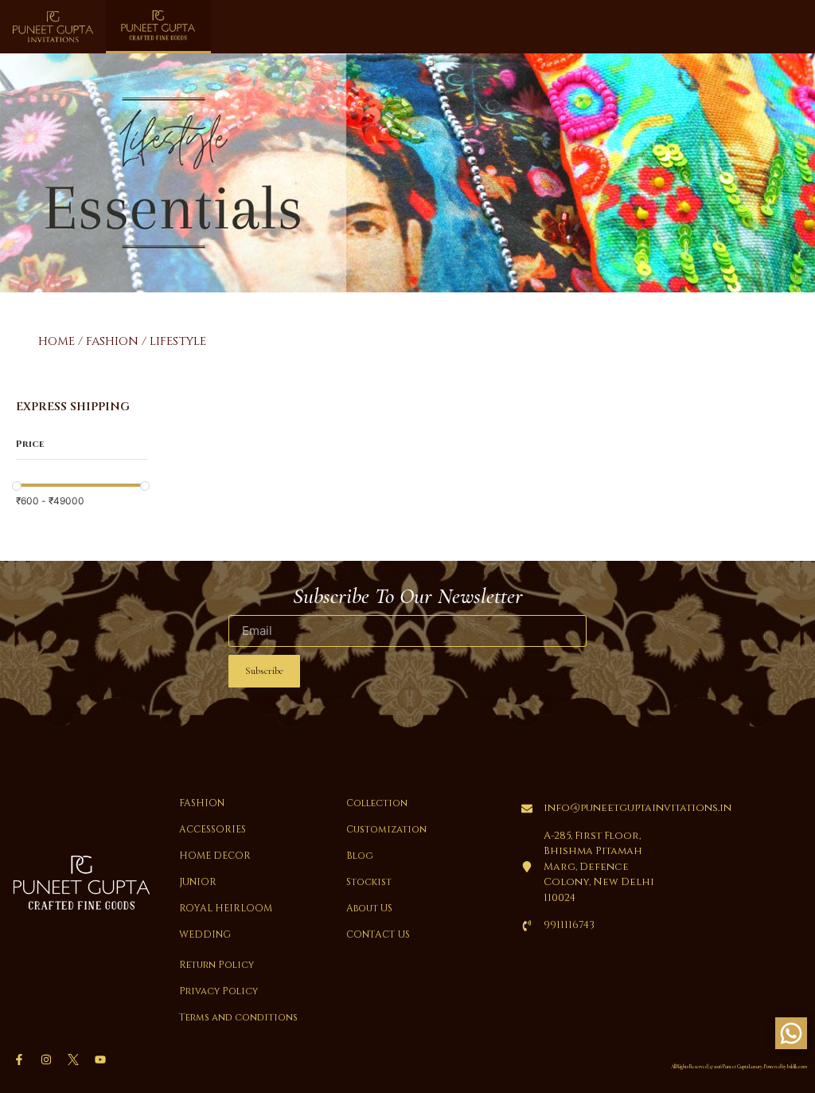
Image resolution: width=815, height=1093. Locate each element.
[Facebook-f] (19, 1059)
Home (56, 341)
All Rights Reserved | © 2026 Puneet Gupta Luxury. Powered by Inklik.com (739, 1067)
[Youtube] (100, 1059)
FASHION (112, 341)
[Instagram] (46, 1059)
